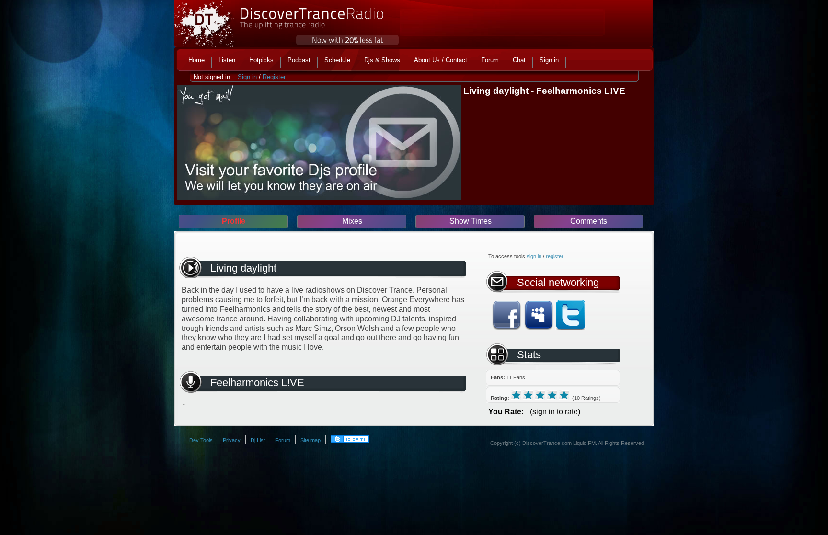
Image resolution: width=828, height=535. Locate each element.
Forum (282, 440)
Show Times (470, 221)
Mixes (352, 221)
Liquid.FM (584, 443)
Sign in (247, 76)
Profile (233, 221)
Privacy (232, 440)
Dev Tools (201, 440)
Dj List (258, 440)
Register (274, 76)
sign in (534, 256)
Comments (588, 221)
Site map (310, 440)
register (555, 256)
